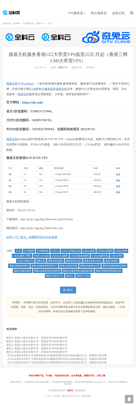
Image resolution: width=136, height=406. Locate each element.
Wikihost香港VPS (25, 261)
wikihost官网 (121, 251)
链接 (118, 174)
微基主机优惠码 (55, 261)
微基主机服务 (111, 261)
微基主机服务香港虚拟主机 (108, 271)
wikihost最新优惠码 (80, 256)
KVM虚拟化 (42, 251)
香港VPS (40, 23)
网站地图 (86, 396)
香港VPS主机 (83, 276)
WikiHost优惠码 (105, 251)
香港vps (69, 276)
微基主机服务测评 (22, 271)
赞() (70, 290)
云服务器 (47, 88)
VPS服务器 (75, 13)
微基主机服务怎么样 (90, 265)
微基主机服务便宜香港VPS (44, 265)
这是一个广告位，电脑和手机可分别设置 (31, 237)
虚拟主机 (118, 13)
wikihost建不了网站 (22, 256)
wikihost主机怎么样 (71, 251)
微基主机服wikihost (93, 261)
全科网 (13, 12)
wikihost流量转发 (100, 256)
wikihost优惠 (89, 251)
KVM (32, 88)
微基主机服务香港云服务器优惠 (78, 271)
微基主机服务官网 (68, 265)
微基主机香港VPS (54, 276)
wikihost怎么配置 (60, 256)
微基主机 (12, 83)
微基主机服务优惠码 (19, 265)
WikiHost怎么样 (41, 256)
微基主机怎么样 (73, 261)
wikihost (28, 83)
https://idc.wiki (32, 102)
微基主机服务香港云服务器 (47, 271)
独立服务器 (99, 13)
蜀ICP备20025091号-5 (71, 396)
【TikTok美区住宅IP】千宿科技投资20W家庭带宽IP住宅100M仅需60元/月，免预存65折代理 (56, 355)
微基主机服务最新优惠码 (114, 265)
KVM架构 (29, 251)
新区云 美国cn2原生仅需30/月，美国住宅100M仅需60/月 (36, 337)
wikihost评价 (116, 256)
